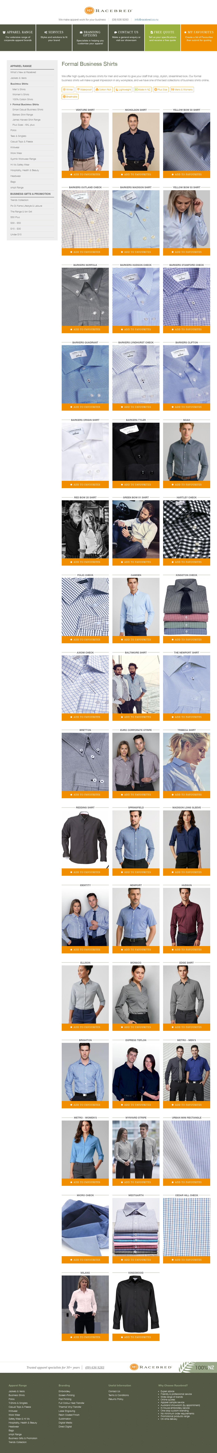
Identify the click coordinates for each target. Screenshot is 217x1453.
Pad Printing (65, 1399)
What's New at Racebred (23, 72)
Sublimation (65, 1418)
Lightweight (125, 89)
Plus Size (162, 89)
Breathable (71, 96)
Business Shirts (19, 83)
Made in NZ (144, 89)
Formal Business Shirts (26, 104)
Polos (13, 130)
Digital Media (65, 1422)
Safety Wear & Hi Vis (19, 1418)
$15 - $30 (16, 228)
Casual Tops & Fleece (22, 141)
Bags (13, 181)
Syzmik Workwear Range (23, 159)
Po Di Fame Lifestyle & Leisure (26, 205)
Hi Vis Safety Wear (20, 164)
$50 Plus (15, 217)
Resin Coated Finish (69, 1414)
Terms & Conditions (118, 1395)
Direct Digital (65, 1426)
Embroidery (64, 1391)
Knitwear (15, 147)
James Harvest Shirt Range (26, 119)
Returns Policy (115, 1399)
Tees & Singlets (18, 136)
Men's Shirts (19, 89)
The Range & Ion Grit (21, 211)
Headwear (16, 176)
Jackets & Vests (19, 78)
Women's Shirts (21, 94)
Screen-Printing (67, 1395)
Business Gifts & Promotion (30, 193)
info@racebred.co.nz (146, 19)
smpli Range (17, 187)
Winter (69, 89)
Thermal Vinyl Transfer (70, 1407)
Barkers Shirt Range (23, 114)
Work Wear (16, 153)
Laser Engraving (67, 1411)
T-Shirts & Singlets (18, 1403)
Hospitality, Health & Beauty (25, 170)
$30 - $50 (16, 223)
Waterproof (86, 89)
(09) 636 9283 (120, 19)
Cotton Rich (105, 89)
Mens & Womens (184, 89)
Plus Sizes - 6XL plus (24, 124)
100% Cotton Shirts (23, 99)
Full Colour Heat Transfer (71, 1403)
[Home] (108, 11)
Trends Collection (19, 200)
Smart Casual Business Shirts (28, 109)
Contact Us (114, 1391)
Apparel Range (21, 65)
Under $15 (16, 234)
